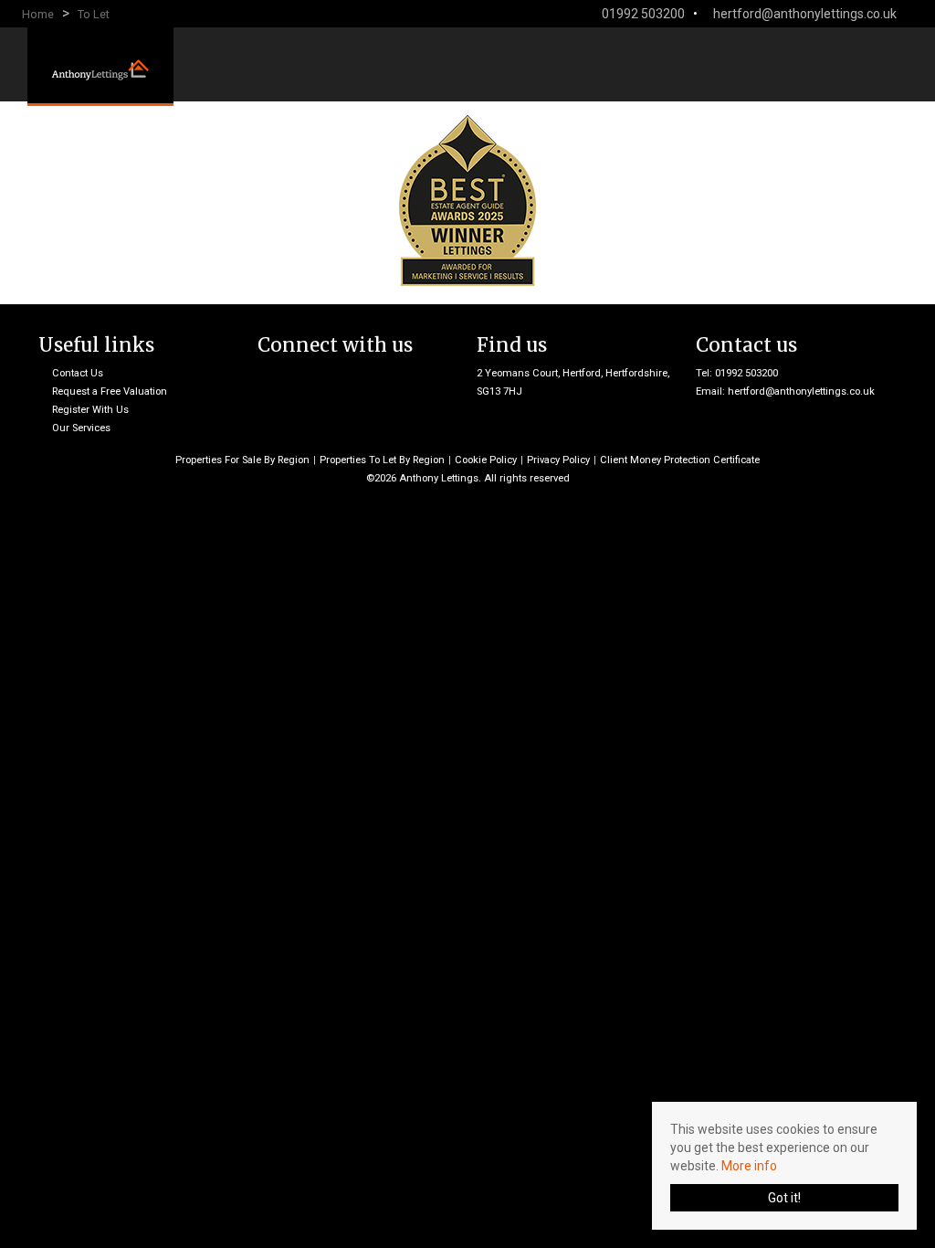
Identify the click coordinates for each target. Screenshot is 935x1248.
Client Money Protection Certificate (680, 460)
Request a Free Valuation (109, 391)
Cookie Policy (486, 460)
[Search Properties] (922, 63)
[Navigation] (894, 63)
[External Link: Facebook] (905, 13)
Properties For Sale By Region (242, 460)
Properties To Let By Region (382, 460)
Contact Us (77, 373)
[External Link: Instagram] (913, 13)
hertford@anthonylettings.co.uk (801, 391)
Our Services (81, 428)
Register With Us (90, 410)
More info (749, 1165)
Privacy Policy (558, 460)
